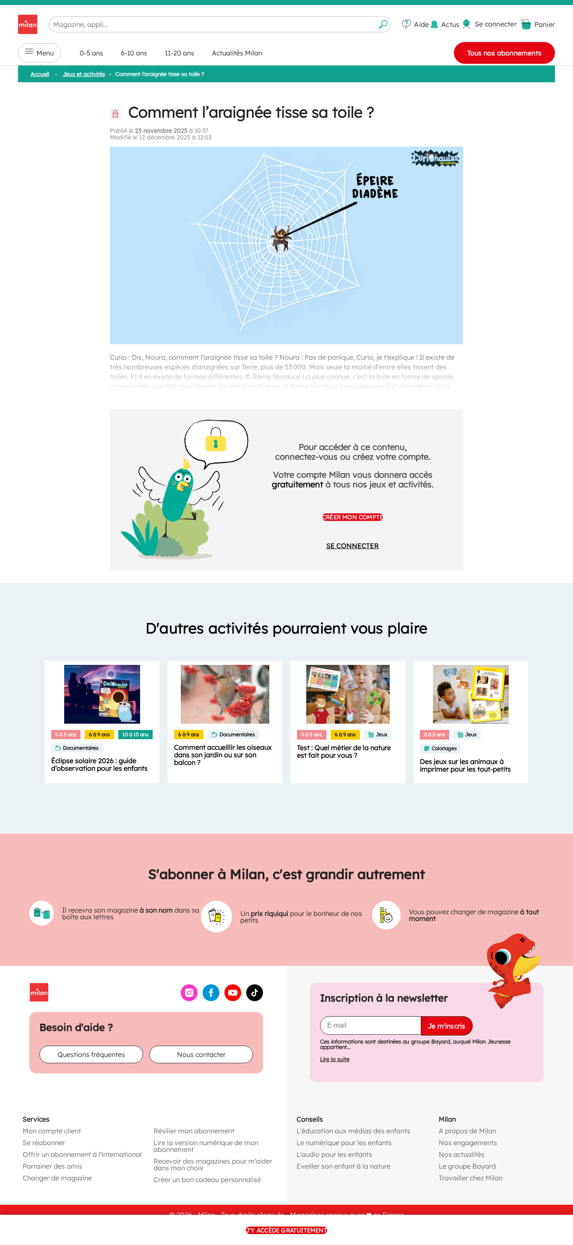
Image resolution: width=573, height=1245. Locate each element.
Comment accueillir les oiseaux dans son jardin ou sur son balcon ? (223, 754)
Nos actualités (461, 1154)
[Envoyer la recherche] (383, 24)
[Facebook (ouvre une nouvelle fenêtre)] (211, 998)
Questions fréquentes (91, 1054)
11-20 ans (179, 53)
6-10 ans (134, 53)
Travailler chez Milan (471, 1177)
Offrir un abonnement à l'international (82, 1154)
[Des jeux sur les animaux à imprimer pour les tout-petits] (471, 694)
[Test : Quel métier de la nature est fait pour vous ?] (348, 694)
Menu (45, 53)
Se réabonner (44, 1142)
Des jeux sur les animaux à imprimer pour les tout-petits (465, 765)
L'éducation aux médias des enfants (353, 1130)
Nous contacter (201, 1054)
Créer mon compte (352, 517)
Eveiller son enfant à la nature (344, 1166)
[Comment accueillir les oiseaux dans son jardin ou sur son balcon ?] (225, 694)
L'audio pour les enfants (334, 1154)
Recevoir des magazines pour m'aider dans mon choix (213, 1164)
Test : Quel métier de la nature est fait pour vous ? (344, 751)
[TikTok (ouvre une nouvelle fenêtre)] (254, 998)
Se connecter (352, 545)
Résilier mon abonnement (194, 1130)
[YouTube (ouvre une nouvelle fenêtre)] (232, 998)
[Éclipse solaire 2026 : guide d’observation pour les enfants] (102, 694)
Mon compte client (52, 1130)
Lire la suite (334, 1059)
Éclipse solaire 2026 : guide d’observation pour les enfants (99, 764)
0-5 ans (91, 53)
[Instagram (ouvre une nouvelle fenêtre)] (189, 998)
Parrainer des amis (52, 1166)
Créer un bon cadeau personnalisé (207, 1179)
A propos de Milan (467, 1130)
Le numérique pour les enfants (344, 1142)
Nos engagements (468, 1142)
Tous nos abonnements (504, 53)
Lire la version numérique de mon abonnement (206, 1146)
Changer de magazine (57, 1177)
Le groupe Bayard (467, 1166)
